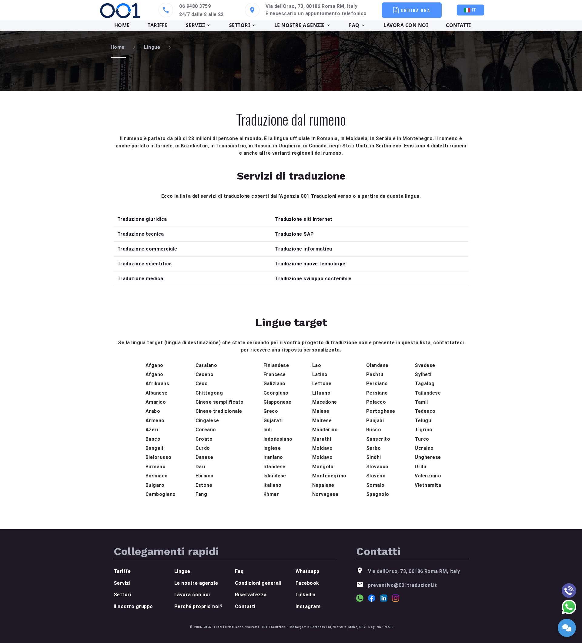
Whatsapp (307, 571)
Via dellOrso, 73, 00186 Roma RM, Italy (311, 6)
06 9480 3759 (195, 6)
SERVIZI (195, 25)
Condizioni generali (258, 583)
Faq (239, 571)
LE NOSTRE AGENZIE (299, 25)
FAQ (354, 25)
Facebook (307, 583)
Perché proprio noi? (198, 606)
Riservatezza (251, 595)
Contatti (245, 606)
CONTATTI (458, 25)
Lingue (152, 47)
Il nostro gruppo (133, 606)
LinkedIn (306, 595)
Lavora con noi (192, 595)
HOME (122, 25)
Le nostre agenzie (196, 583)
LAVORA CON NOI (405, 25)
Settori (122, 595)
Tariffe (122, 571)
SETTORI (239, 25)
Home (118, 47)
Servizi (122, 583)
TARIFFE (158, 25)
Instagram (308, 606)
